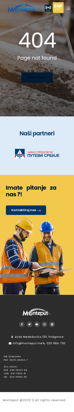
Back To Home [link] (37, 77)
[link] (23, 8)
